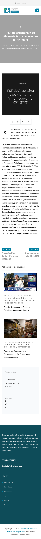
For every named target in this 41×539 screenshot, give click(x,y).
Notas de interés (12, 383)
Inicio (5, 45)
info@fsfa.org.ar (21, 3)
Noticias (14, 45)
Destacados (10, 380)
